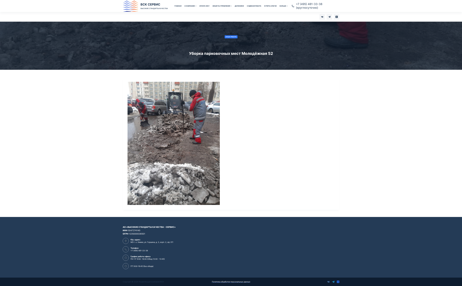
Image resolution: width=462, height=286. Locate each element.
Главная (177, 6)
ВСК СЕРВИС (150, 4)
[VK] (322, 17)
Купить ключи (270, 6)
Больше (283, 6)
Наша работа (231, 37)
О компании (189, 6)
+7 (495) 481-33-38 (139, 250)
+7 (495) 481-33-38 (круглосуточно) (309, 5)
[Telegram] (329, 17)
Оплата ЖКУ (204, 6)
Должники (239, 6)
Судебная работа (254, 6)
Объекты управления (221, 6)
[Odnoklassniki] (336, 17)
